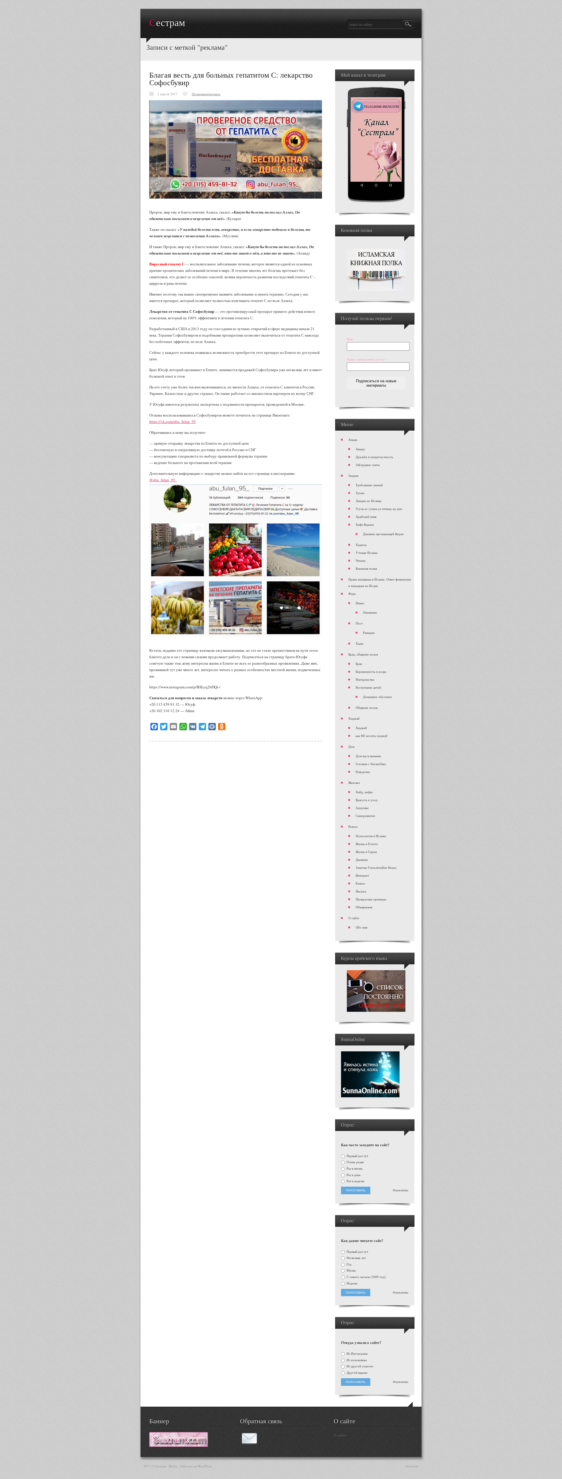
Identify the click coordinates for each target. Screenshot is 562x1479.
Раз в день (353, 1175)
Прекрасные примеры (371, 899)
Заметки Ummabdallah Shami (376, 867)
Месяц (351, 1270)
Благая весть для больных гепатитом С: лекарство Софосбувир (231, 78)
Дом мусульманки (368, 756)
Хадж (360, 643)
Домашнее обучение (377, 697)
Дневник (362, 859)
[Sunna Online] (370, 1096)
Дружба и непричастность (374, 457)
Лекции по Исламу (369, 501)
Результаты (400, 1190)
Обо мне (362, 927)
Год (349, 1264)
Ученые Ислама (367, 552)
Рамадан (369, 632)
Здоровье (362, 808)
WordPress (205, 1466)
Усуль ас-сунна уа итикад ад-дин (379, 508)
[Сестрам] (178, 1445)
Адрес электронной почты (367, 359)
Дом (351, 746)
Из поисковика (356, 1360)
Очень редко (355, 1162)
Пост (359, 623)
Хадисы (361, 545)
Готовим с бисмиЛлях (371, 764)
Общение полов (367, 707)
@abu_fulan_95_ (163, 479)
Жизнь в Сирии (366, 851)
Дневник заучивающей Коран (383, 534)
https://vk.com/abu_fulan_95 (172, 421)
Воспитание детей (368, 687)
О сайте (353, 918)
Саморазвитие (365, 815)
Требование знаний (369, 485)
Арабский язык (366, 516)
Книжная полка (366, 568)
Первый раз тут (357, 1156)
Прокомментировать (206, 94)
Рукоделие (363, 772)
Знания (353, 475)
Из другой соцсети (359, 1366)
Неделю (351, 1283)
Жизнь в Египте (367, 844)
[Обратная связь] (249, 1443)
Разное (353, 826)
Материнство (365, 679)
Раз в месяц (354, 1168)
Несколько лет (356, 1258)
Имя (350, 339)
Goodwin (412, 1466)
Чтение (361, 560)
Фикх (352, 593)
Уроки (360, 493)
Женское (354, 782)
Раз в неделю (355, 1181)
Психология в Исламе (371, 836)
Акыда (352, 439)
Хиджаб (354, 718)
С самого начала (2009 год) (366, 1277)
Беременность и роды (371, 671)
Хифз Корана (365, 524)
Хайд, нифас (364, 792)
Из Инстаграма (357, 1354)
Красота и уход (367, 800)
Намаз (360, 603)
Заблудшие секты (368, 465)
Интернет (362, 875)
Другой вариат (357, 1373)
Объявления (364, 907)
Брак (359, 663)
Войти (173, 1466)
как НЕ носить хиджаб (372, 735)
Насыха (361, 891)
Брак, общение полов (363, 654)
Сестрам (167, 23)
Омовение (370, 612)
